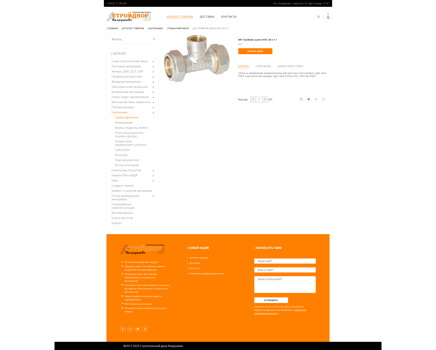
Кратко (243, 66)
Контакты (229, 16)
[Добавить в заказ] (301, 99)
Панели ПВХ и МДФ (125, 175)
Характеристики (290, 66)
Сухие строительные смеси (130, 61)
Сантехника (155, 28)
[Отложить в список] (308, 99)
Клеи (115, 180)
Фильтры (121, 155)
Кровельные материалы (128, 92)
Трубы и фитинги (178, 28)
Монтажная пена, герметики (131, 102)
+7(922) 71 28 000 (116, 3)
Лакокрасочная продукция (129, 87)
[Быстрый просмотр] (316, 99)
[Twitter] (137, 329)
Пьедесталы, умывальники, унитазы (130, 143)
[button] (153, 61)
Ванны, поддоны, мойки (131, 128)
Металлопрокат (122, 213)
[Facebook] (122, 329)
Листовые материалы (126, 66)
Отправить (271, 300)
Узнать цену (255, 51)
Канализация (124, 122)
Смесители (122, 150)
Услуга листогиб (122, 218)
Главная (112, 28)
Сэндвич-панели (123, 185)
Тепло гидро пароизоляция (130, 97)
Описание (263, 66)
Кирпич (117, 223)
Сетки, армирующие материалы (125, 197)
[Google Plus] (130, 329)
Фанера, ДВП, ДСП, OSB (127, 71)
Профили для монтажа (127, 76)
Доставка (207, 16)
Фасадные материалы (126, 81)
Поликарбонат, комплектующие (123, 206)
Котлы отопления (127, 165)
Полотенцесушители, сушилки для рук (129, 134)
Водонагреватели (127, 160)
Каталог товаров (180, 16)
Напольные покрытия (126, 170)
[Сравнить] (323, 99)
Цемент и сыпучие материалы (132, 191)
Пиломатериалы (123, 107)
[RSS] (145, 329)
